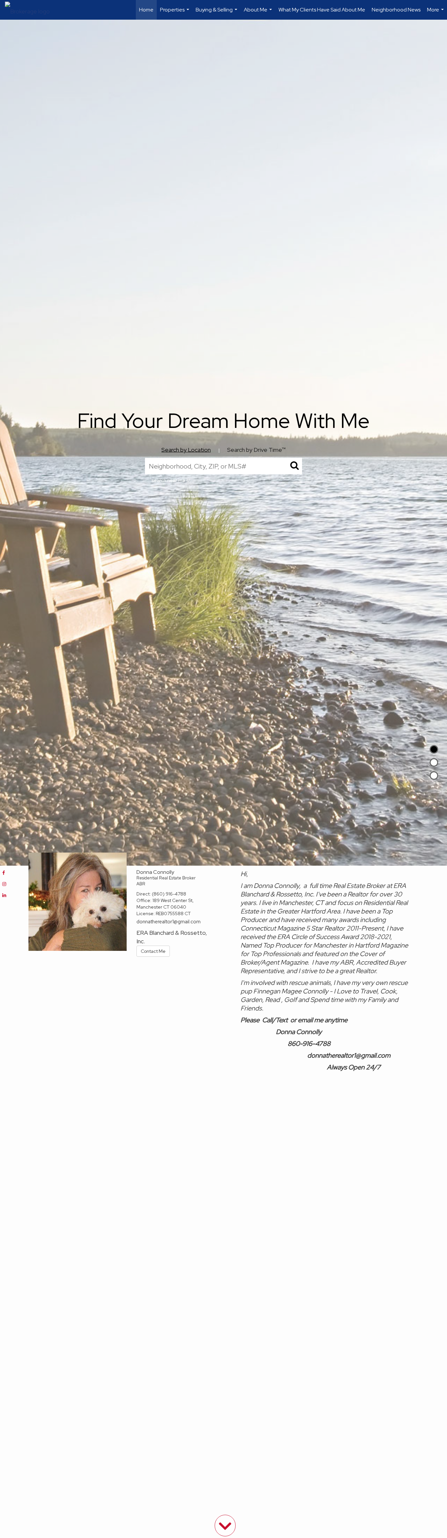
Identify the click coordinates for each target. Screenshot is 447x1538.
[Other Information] (434, 775)
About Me (259, 13)
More (436, 13)
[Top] (434, 749)
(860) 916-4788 (169, 894)
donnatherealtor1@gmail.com (168, 921)
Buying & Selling (217, 13)
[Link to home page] (30, 10)
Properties (175, 13)
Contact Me (153, 951)
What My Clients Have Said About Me (321, 9)
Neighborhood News (396, 9)
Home (146, 9)
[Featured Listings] (434, 762)
